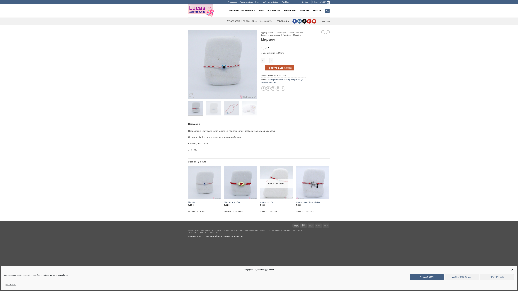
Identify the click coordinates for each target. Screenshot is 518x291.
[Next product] (323, 32)
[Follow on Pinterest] (309, 21)
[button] (512, 269)
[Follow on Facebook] (294, 21)
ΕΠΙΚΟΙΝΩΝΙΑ (194, 230)
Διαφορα (317, 11)
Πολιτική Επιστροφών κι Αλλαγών (244, 230)
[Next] (252, 65)
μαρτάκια (273, 82)
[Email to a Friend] (273, 88)
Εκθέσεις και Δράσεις (271, 2)
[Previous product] (328, 32)
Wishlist (285, 2)
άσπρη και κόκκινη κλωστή (279, 80)
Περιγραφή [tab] (194, 124)
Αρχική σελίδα (267, 33)
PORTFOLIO (325, 21)
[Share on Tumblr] (283, 88)
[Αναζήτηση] (327, 11)
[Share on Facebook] (263, 88)
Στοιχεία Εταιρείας (222, 230)
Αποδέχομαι (427, 277)
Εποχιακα (304, 11)
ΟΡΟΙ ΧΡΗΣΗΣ (11, 285)
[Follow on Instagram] (299, 21)
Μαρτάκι (191, 202)
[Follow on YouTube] (314, 21)
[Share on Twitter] (268, 88)
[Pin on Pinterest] (278, 88)
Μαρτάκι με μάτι (266, 202)
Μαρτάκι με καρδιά (232, 202)
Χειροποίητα (280, 33)
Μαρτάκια (297, 35)
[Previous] (192, 65)
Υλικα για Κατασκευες (269, 11)
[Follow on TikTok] (304, 21)
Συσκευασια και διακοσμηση (241, 11)
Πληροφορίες (232, 2)
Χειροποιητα (290, 11)
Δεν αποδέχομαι (461, 277)
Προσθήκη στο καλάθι (279, 68)
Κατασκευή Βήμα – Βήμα (250, 2)
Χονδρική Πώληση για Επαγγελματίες (204, 232)
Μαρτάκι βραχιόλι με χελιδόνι (308, 202)
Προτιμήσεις (497, 277)
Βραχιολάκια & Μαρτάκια (280, 35)
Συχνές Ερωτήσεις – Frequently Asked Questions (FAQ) (282, 230)
